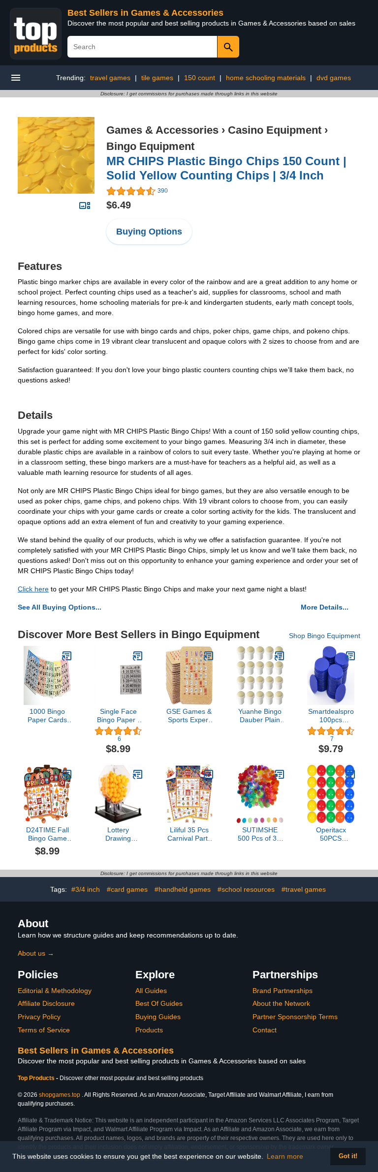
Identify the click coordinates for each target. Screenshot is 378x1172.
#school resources (246, 889)
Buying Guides (158, 1017)
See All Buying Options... (59, 607)
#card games (127, 889)
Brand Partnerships (282, 991)
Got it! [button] (348, 1156)
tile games (157, 78)
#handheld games (183, 889)
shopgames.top (59, 1094)
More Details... (324, 607)
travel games (110, 78)
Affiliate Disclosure (46, 1003)
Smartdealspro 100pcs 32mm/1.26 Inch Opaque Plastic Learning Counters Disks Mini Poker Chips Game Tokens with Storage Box (330, 715)
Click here (33, 589)
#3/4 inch (85, 889)
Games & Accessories (162, 130)
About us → (36, 953)
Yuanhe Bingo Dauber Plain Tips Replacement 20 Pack (260, 715)
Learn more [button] (285, 1156)
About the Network (281, 1003)
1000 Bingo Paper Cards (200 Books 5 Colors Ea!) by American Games (47, 715)
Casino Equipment (274, 130)
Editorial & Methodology (55, 991)
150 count (199, 78)
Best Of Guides (159, 1003)
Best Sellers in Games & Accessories (145, 13)
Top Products (37, 1078)
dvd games (333, 78)
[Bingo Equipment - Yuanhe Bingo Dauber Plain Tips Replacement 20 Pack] (279, 656)
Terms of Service (44, 1030)
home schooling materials (266, 78)
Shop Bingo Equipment (324, 636)
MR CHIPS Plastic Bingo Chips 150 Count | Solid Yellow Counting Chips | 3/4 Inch (226, 168)
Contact (264, 1030)
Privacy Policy (39, 1017)
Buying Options (149, 231)
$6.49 (118, 205)
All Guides (151, 991)
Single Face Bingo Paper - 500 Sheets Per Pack (118, 715)
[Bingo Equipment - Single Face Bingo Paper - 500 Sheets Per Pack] (138, 656)
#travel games (304, 889)
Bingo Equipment (150, 146)
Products (149, 1030)
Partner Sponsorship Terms (295, 1017)
